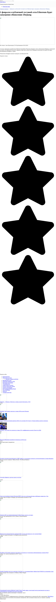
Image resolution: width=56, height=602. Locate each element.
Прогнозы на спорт (7, 377)
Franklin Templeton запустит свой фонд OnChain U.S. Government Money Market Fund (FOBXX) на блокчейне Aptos (26, 571)
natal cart (5, 391)
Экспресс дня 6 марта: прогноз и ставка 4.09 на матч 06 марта (14, 411)
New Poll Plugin (6, 390)
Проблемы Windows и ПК (9, 381)
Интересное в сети (7, 380)
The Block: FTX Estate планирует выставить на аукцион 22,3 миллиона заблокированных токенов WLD (24, 552)
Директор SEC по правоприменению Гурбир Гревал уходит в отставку (16, 515)
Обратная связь (6, 6)
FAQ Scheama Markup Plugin (9, 388)
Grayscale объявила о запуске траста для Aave (10, 477)
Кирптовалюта (6, 376)
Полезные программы (8, 382)
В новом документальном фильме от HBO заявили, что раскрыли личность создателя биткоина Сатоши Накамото (26, 458)
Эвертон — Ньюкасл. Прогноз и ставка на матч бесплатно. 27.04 (15, 401)
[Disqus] (28, 322)
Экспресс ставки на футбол (11, 379)
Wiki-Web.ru (3, 2)
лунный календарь (7, 392)
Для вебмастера (6, 384)
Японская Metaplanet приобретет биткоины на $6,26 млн (13, 439)
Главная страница (4, 8)
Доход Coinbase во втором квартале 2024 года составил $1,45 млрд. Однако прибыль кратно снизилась (24, 420)
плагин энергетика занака (9, 386)
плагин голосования (7, 387)
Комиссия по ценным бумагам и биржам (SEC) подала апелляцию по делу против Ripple (20, 533)
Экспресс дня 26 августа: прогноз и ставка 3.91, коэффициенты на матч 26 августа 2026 (20, 430)
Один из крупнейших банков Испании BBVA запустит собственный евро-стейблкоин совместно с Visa (24, 496)
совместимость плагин (8, 385)
